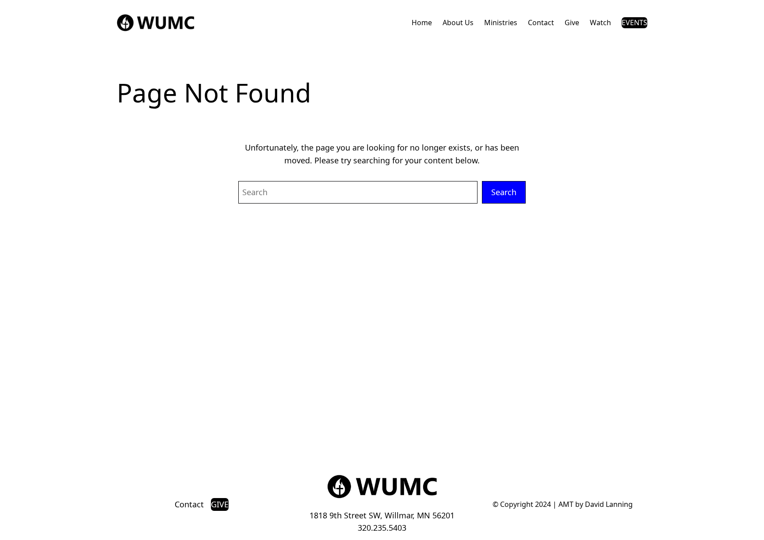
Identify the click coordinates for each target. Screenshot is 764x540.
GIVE (220, 504)
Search (503, 192)
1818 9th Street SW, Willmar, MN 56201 (382, 515)
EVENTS (634, 22)
